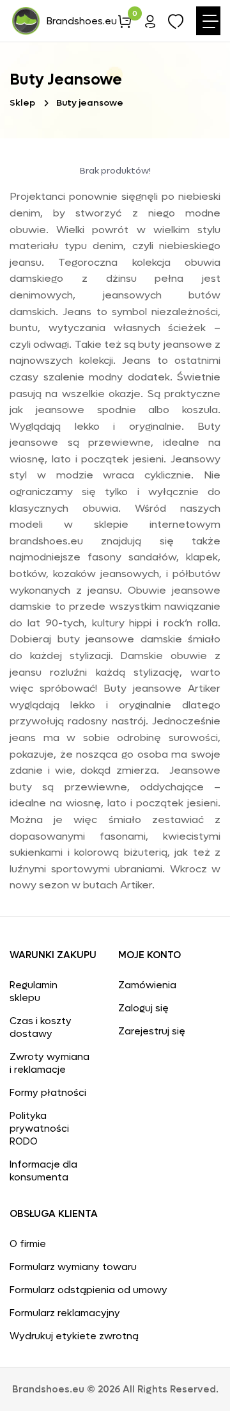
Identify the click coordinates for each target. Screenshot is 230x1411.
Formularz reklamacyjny (65, 1313)
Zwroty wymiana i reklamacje (49, 1063)
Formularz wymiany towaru (73, 1266)
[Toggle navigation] (208, 20)
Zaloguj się (143, 1008)
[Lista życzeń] (175, 23)
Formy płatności (48, 1092)
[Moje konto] (150, 23)
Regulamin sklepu (33, 991)
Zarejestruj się (151, 1031)
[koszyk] (124, 23)
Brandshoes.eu (82, 21)
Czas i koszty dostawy (41, 1027)
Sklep (22, 103)
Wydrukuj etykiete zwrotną (74, 1336)
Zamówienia (147, 985)
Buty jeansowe (89, 103)
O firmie (28, 1243)
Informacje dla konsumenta (43, 1171)
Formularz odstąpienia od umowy (88, 1290)
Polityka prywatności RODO (39, 1128)
